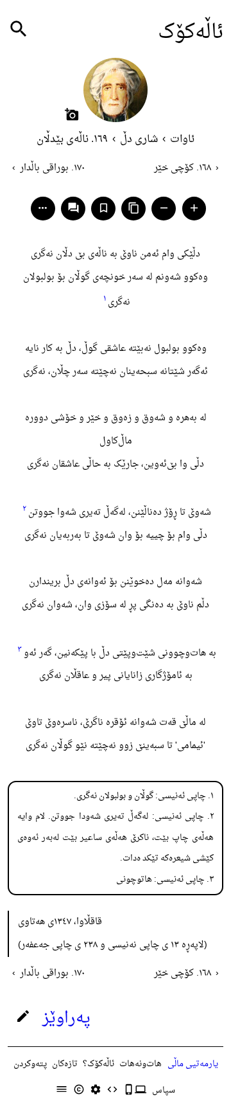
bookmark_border (104, 208)
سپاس (163, 1090)
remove (164, 208)
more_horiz (43, 208)
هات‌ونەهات (140, 1064)
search (19, 29)
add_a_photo (72, 114)
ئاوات (182, 139)
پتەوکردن (30, 1064)
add (194, 208)
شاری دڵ (139, 139)
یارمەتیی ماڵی (192, 1064)
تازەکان (65, 1064)
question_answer (73, 208)
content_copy (134, 208)
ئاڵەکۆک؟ (98, 1064)
